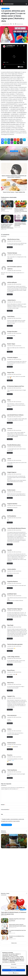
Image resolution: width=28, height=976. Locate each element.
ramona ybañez (11, 569)
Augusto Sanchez (12, 503)
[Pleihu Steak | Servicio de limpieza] (7, 203)
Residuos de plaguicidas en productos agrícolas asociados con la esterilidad (21, 210)
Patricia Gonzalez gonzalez (15, 644)
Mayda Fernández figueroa (14, 609)
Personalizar (13, 964)
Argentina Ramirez (12, 581)
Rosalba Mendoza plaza (14, 445)
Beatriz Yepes (11, 344)
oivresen (9, 428)
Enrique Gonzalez (12, 331)
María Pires (10, 682)
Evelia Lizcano (11, 490)
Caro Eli (9, 550)
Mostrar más (14, 943)
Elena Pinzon (11, 670)
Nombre (3, 804)
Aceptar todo (13, 970)
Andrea (9, 729)
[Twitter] (5, 139)
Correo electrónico (5, 809)
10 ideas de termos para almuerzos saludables (13, 846)
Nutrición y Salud (5, 8)
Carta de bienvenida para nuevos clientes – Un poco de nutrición (20, 224)
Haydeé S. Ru (11, 696)
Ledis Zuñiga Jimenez (13, 656)
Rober (9, 400)
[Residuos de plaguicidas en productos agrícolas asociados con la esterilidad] (21, 203)
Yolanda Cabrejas (12, 253)
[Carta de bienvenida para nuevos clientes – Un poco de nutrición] (21, 218)
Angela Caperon (11, 472)
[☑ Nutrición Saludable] (8, 4)
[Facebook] (2, 139)
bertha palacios (11, 516)
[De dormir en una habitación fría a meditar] (4, 937)
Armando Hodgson (12, 357)
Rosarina (9, 755)
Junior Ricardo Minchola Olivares (16, 528)
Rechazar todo (14, 967)
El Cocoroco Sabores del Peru (15, 386)
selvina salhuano (12, 282)
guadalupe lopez (12, 594)
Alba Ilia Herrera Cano (13, 239)
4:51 (13, 760)
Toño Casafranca (12, 770)
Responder (10, 247)
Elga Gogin (10, 625)
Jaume (9, 458)
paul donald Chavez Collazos (15, 415)
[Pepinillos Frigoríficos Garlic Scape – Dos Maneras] (4, 920)
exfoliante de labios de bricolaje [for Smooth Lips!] (14, 154)
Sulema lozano (11, 742)
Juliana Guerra (11, 300)
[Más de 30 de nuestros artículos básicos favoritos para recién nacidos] (4, 926)
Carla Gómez (11, 316)
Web (2, 814)
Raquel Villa (10, 372)
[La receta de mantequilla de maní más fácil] (4, 932)
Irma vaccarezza (11, 715)
